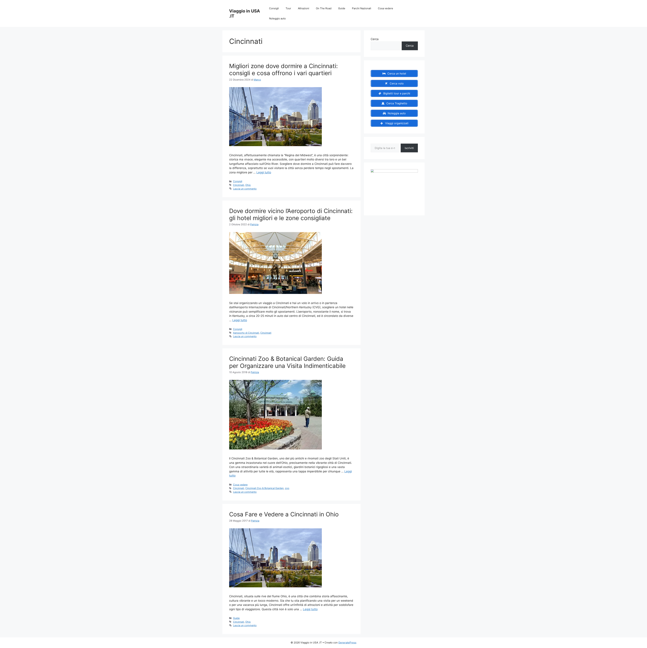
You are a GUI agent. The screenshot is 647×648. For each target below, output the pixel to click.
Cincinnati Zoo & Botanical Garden (264, 488)
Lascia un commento (245, 188)
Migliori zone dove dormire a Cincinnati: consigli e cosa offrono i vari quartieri (283, 69)
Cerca (375, 39)
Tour (288, 8)
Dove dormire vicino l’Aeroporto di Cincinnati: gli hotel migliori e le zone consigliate (291, 214)
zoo (287, 488)
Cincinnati (238, 185)
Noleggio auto (277, 18)
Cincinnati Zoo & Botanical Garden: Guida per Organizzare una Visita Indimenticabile (287, 362)
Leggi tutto (263, 172)
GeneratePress (347, 642)
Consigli (274, 8)
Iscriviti (409, 148)
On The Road (323, 8)
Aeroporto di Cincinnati (246, 332)
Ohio (248, 185)
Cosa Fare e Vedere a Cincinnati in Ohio (284, 514)
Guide (341, 8)
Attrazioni (303, 8)
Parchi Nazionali (361, 8)
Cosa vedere (385, 8)
